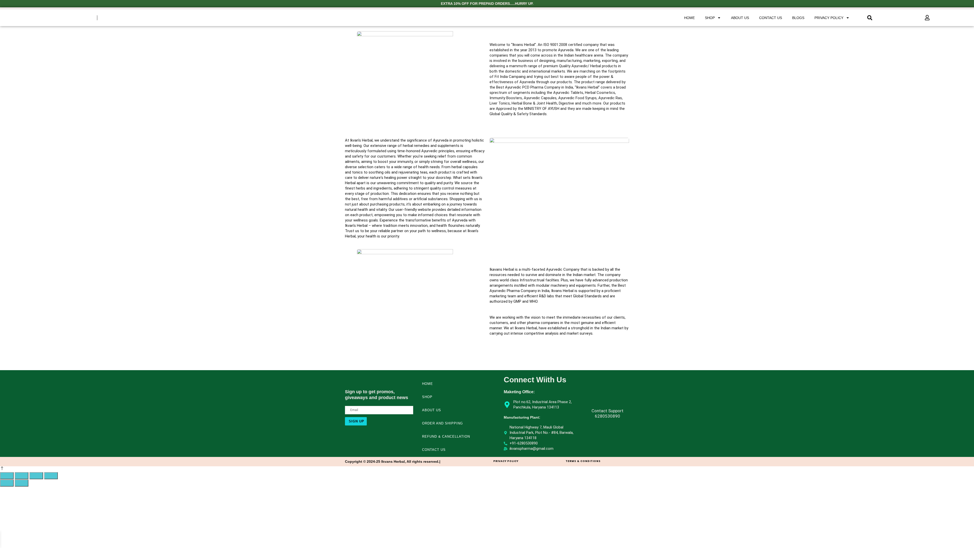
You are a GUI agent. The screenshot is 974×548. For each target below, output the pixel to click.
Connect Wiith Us (535, 379)
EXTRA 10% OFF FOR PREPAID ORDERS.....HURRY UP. (487, 4)
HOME (689, 18)
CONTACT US (770, 18)
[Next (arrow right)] (21, 483)
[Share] (36, 475)
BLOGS (798, 18)
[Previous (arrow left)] (7, 483)
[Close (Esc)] (51, 475)
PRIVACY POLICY (828, 18)
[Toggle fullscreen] (21, 475)
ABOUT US (740, 18)
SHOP (710, 18)
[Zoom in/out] (7, 475)
